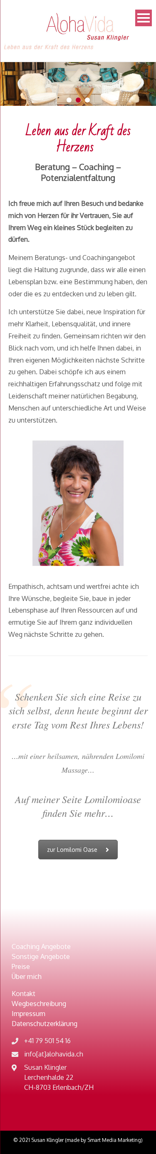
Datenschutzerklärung (44, 1023)
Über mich (27, 976)
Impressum (28, 1013)
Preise (21, 966)
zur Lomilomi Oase (72, 849)
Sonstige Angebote (41, 956)
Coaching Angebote (41, 946)
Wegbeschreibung (39, 1003)
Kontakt (23, 993)
